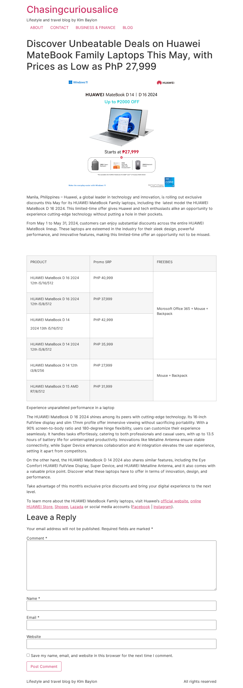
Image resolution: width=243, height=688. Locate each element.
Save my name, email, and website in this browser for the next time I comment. (102, 655)
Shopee (61, 506)
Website (34, 636)
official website (174, 501)
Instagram (162, 506)
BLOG (128, 27)
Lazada (76, 506)
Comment (37, 538)
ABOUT (36, 27)
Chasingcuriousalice (72, 9)
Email (33, 617)
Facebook (141, 506)
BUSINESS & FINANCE (96, 27)
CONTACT (59, 27)
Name (33, 598)
